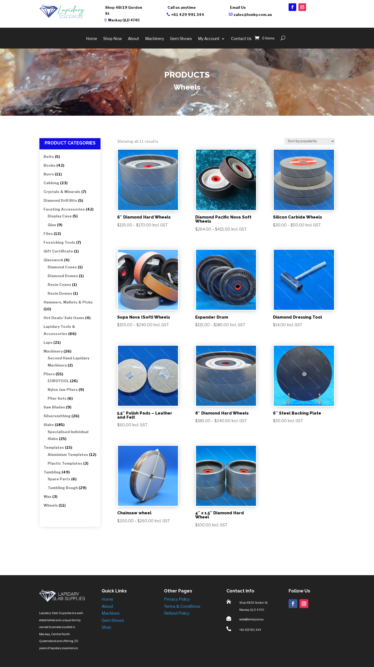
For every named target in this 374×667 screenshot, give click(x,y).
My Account (209, 39)
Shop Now (112, 39)
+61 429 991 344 (187, 14)
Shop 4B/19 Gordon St (123, 10)
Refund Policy (176, 613)
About (133, 39)
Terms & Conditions (182, 606)
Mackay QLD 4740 (124, 20)
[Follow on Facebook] (292, 7)
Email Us (238, 7)
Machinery (154, 39)
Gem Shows (181, 39)
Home (91, 39)
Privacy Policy (177, 599)
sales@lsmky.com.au (253, 14)
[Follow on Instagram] (302, 7)
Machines (111, 613)
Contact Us (241, 39)
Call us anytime (182, 7)
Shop (106, 627)
